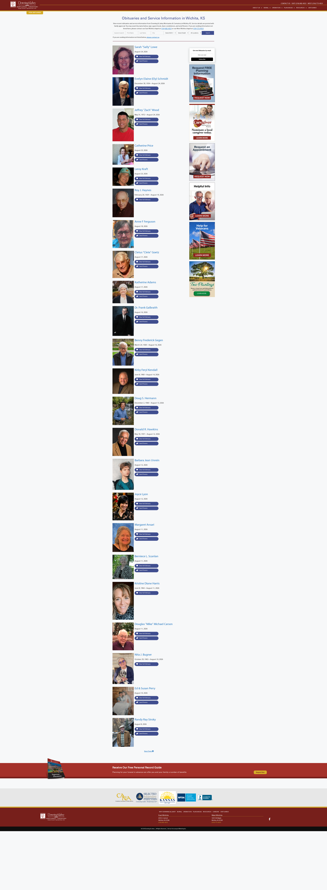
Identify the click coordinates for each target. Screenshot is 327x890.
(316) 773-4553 (198, 29)
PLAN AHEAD (288, 7)
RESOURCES (300, 7)
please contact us (153, 37)
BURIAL (266, 7)
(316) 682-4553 (166, 29)
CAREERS (216, 811)
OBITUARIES (312, 7)
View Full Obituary (144, 56)
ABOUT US (256, 7)
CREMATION (276, 7)
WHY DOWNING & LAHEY (167, 811)
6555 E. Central (163, 818)
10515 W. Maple (216, 818)
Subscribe (202, 59)
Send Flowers (143, 61)
